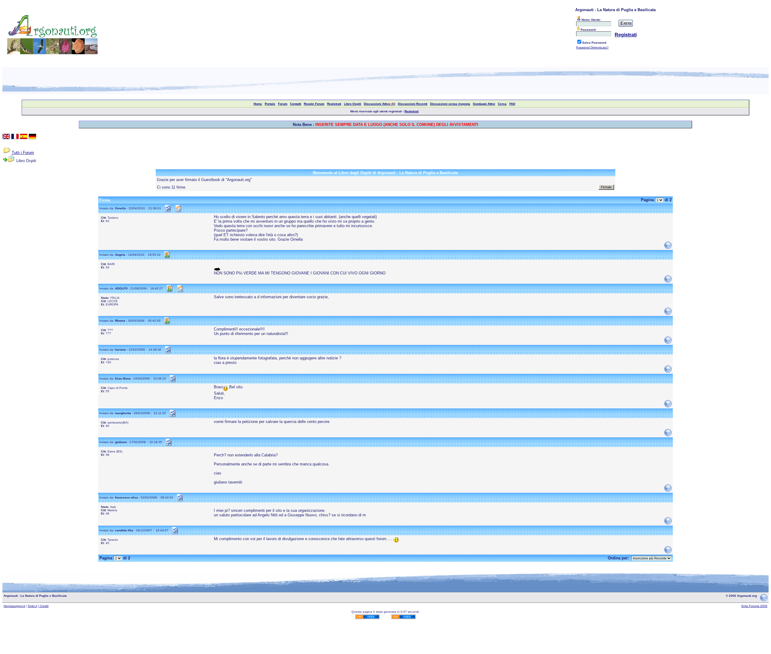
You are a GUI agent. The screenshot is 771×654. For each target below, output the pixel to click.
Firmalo (606, 187)
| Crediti (43, 606)
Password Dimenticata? (592, 47)
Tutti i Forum (23, 152)
